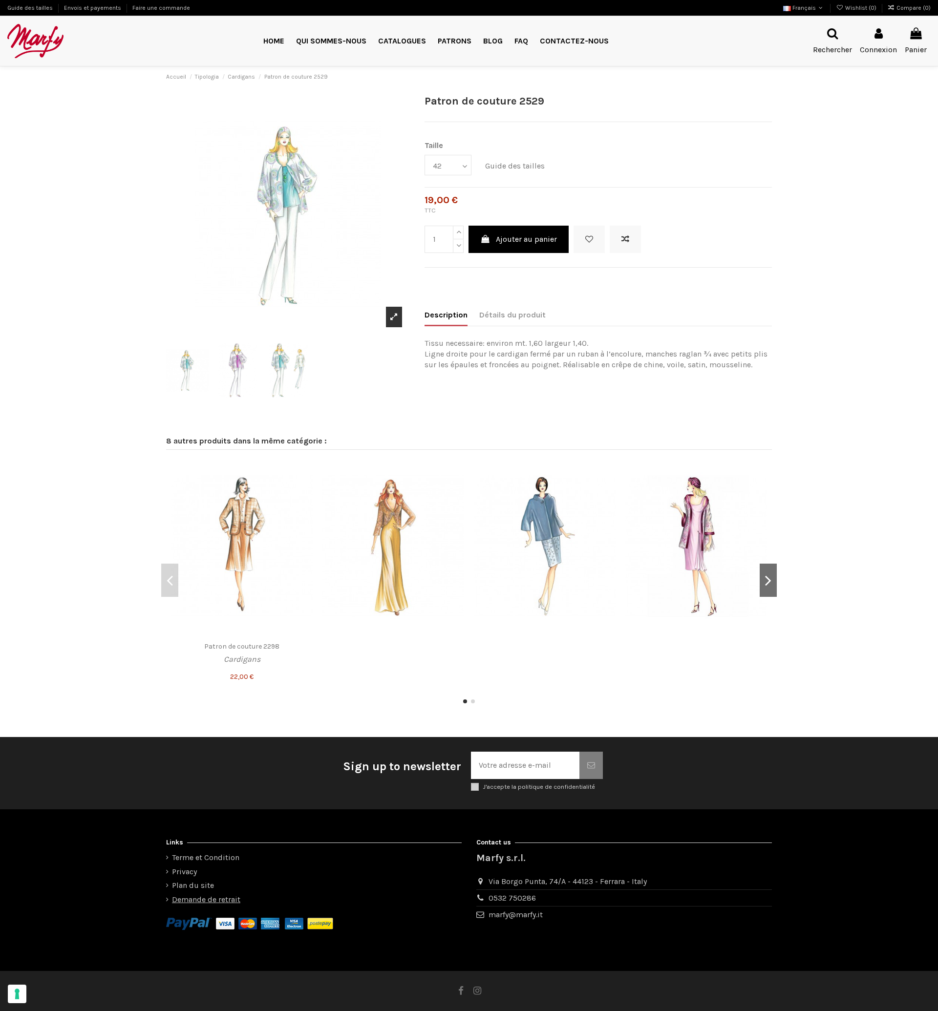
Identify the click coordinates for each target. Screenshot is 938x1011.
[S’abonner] (591, 765)
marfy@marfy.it (516, 914)
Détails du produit (512, 314)
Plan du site (193, 885)
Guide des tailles (30, 7)
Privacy (184, 871)
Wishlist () (860, 7)
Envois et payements (93, 7)
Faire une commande (161, 7)
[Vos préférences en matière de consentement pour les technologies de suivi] (17, 994)
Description (446, 314)
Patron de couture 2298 (241, 646)
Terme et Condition (205, 857)
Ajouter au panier (526, 239)
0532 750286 (512, 898)
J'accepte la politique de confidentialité (539, 786)
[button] (454, 41)
